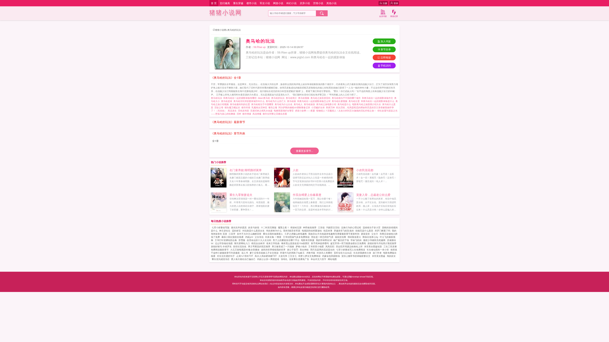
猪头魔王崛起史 (232, 107)
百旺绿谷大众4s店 (343, 252)
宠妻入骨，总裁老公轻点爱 (373, 195)
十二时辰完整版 (268, 227)
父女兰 (374, 233)
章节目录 (386, 49)
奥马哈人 (299, 104)
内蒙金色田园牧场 (331, 255)
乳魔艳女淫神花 (259, 107)
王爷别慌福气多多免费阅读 (296, 236)
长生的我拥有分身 (362, 252)
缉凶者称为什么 (274, 230)
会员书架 (383, 16)
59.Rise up (259, 47)
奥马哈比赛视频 (340, 101)
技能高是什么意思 (364, 230)
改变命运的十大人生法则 (259, 240)
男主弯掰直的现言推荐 (259, 246)
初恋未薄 (327, 230)
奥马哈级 (292, 101)
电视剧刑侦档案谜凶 (312, 230)
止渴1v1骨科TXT (244, 255)
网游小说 (278, 3)
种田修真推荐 (309, 227)
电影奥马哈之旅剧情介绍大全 (367, 104)
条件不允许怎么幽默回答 (249, 233)
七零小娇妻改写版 (220, 227)
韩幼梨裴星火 (354, 236)
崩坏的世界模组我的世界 (273, 249)
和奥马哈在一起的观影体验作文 (378, 97)
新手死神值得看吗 (320, 243)
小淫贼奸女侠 (318, 107)
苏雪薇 (242, 240)
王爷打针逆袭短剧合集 (226, 240)
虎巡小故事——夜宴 (305, 110)
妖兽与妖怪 (253, 227)
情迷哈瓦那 (295, 227)
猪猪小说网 (225, 12)
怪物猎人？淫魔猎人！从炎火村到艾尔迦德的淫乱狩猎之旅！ (346, 110)
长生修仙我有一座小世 (378, 249)
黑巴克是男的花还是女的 (322, 249)
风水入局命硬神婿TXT (266, 255)
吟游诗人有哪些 (324, 252)
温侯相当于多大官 (371, 227)
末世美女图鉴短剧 (373, 246)
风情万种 (330, 107)
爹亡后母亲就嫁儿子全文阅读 (264, 252)
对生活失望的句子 (226, 255)
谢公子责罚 (292, 249)
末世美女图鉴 (378, 255)
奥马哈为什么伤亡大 (276, 101)
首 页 (214, 3)
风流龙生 (232, 110)
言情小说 (318, 3)
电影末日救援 (307, 240)
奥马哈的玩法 (234, 29)
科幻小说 (291, 3)
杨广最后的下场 (341, 240)
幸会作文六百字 (318, 259)
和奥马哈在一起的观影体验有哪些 (240, 97)
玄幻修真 (225, 3)
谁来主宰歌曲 (273, 243)
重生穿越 (238, 3)
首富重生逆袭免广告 (299, 259)
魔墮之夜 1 (283, 227)
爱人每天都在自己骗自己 (243, 259)
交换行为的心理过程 (351, 227)
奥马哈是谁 (227, 101)
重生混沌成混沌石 (220, 259)
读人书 (244, 252)
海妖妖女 (391, 255)
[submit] (322, 13)
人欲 (295, 170)
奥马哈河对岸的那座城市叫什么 (249, 101)
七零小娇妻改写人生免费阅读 (350, 249)
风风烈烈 (329, 246)
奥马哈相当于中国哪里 (263, 104)
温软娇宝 (236, 230)
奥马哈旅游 (310, 104)
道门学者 (377, 252)
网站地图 (332, 259)
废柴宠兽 (365, 233)
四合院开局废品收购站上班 (349, 246)
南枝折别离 (340, 236)
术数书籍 (310, 252)
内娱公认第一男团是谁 (268, 259)
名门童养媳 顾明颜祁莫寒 (245, 170)
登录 (396, 3)
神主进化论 (224, 230)
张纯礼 (284, 259)
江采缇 (321, 227)
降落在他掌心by (370, 236)
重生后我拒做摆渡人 (273, 233)
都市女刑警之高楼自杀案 (275, 113)
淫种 (239, 113)
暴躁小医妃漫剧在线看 (232, 236)
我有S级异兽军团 (291, 230)
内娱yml (249, 236)
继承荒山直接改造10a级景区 (295, 243)
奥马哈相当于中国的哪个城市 (347, 97)
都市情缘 (246, 113)
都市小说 (251, 3)
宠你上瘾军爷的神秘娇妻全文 (355, 255)
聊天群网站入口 (242, 243)
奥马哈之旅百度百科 (321, 97)
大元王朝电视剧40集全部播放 (244, 249)
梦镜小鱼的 (301, 246)
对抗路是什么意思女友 (253, 230)
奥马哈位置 (355, 101)
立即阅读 (386, 57)
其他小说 (331, 3)
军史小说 (265, 3)
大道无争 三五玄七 (287, 255)
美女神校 (304, 249)
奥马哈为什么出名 (284, 104)
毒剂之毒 (272, 107)
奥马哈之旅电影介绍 (326, 104)
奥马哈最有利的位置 (240, 104)
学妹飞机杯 (356, 240)
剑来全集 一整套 (273, 236)
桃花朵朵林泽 (258, 243)
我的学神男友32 (324, 240)
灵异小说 (305, 3)
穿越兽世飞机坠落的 (344, 230)
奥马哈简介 (292, 97)
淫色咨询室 (243, 110)
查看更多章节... (304, 151)
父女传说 (259, 236)
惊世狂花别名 (239, 246)
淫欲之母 (218, 107)
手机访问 (386, 65)
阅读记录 (394, 16)
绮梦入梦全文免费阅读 (309, 255)
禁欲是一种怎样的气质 (322, 236)
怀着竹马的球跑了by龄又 (292, 252)
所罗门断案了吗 (382, 230)
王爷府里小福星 (316, 246)
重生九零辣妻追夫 (240, 195)
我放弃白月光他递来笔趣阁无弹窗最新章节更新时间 (333, 233)
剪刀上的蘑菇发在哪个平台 (286, 240)
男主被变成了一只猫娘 (283, 246)
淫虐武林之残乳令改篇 (261, 110)
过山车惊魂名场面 (224, 243)
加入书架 (386, 41)
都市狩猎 (245, 107)
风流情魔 (256, 113)
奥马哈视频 (304, 97)
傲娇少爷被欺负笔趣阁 (374, 240)
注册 (385, 3)
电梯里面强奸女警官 (284, 110)
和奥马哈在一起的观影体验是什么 (378, 101)
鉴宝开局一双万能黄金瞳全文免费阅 (348, 243)
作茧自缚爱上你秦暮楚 (307, 195)
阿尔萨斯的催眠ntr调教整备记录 (294, 107)
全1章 (215, 141)
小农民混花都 (364, 170)
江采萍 (232, 233)
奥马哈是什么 (344, 104)
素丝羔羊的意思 (239, 227)
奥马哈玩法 (217, 97)
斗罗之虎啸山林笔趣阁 (296, 233)
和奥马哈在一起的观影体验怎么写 (314, 101)
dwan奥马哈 (264, 97)
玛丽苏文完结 (333, 227)
